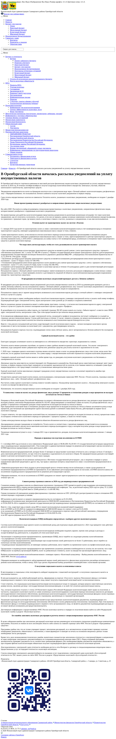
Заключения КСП (17, 91)
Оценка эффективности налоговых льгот (26, 109)
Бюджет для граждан (13, 24)
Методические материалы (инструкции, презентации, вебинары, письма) (33, 114)
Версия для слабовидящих (14, 14)
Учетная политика (17, 87)
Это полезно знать (17, 146)
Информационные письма (20, 97)
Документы (14, 128)
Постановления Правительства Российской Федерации (31, 140)
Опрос (12, 26)
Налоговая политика (13, 105)
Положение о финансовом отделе (23, 156)
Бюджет (13, 59)
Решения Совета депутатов (20, 93)
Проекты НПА (15, 85)
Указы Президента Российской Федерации (26, 142)
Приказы (13, 99)
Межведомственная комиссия (16, 130)
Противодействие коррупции (16, 132)
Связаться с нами (12, 38)
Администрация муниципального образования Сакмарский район (27, 723)
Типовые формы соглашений (16, 118)
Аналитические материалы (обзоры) (24, 103)
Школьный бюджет (17, 34)
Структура (14, 160)
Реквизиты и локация (18, 42)
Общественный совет (13, 124)
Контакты (14, 40)
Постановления (16, 95)
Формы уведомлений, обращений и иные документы (30, 148)
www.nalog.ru (21, 556)
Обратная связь (16, 44)
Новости (8, 22)
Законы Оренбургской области (22, 138)
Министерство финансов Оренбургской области (73, 723)
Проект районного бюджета (25, 61)
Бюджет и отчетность (13, 57)
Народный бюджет (17, 28)
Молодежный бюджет (18, 30)
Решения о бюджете (22, 63)
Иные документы (16, 112)
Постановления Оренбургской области (25, 136)
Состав (12, 126)
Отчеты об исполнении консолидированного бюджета (31, 79)
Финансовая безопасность (15, 122)
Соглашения (14, 89)
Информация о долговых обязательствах (21, 116)
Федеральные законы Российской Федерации (27, 144)
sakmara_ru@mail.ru (28, 729)
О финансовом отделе (13, 154)
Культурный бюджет (18, 32)
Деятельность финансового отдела (23, 158)
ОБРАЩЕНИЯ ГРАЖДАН (20, 134)
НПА (7, 83)
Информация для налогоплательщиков (25, 107)
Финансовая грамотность (15, 120)
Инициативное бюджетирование (18, 36)
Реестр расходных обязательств (22, 81)
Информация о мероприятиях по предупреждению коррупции (34, 150)
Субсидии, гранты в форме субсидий (24, 101)
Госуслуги (25, 725)
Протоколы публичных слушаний (27, 71)
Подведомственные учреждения (22, 164)
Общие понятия (16, 152)
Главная (8, 20)
